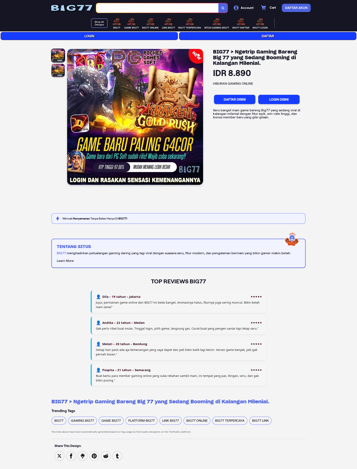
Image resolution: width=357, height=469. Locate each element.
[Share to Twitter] (59, 455)
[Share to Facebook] (71, 455)
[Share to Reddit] (106, 455)
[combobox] (157, 8)
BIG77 (61, 253)
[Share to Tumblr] (117, 455)
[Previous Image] (70, 117)
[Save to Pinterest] (94, 455)
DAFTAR (268, 36)
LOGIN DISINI (279, 99)
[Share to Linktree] (83, 455)
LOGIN (89, 36)
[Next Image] (199, 117)
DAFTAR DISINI (235, 99)
